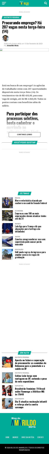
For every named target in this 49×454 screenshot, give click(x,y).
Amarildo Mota (12, 46)
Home (7, 437)
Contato (40, 437)
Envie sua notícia (28, 437)
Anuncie (15, 437)
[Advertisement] (24, 171)
